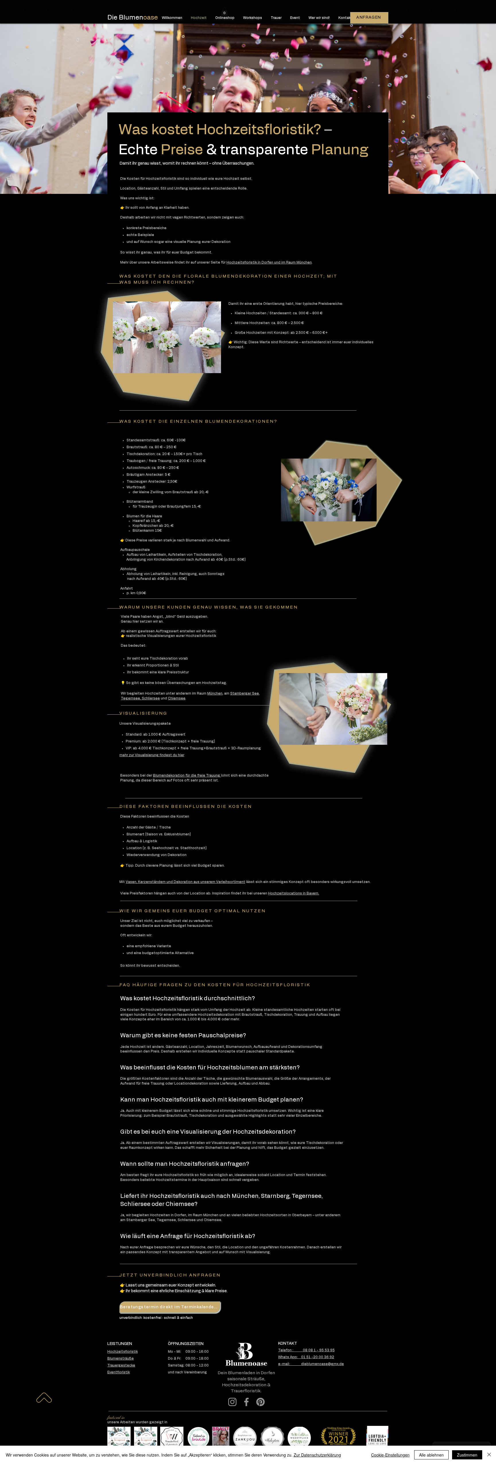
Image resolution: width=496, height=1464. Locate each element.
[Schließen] (489, 1454)
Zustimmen (467, 1455)
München (214, 693)
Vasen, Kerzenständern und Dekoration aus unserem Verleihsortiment (185, 882)
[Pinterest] (260, 1402)
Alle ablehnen (431, 1455)
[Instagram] (232, 1402)
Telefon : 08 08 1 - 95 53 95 (306, 1350)
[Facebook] (246, 1402)
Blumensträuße (120, 1358)
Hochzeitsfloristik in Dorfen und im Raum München (269, 262)
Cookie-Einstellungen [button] (390, 1455)
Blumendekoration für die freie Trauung (187, 775)
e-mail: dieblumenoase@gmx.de (311, 1364)
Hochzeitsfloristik (122, 1351)
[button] (224, 11)
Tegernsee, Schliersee (140, 698)
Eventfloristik (118, 1372)
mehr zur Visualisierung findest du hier (151, 755)
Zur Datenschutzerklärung (317, 1455)
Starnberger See (244, 693)
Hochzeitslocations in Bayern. (293, 893)
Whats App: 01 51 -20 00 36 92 (306, 1357)
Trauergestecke (121, 1365)
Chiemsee (176, 698)
